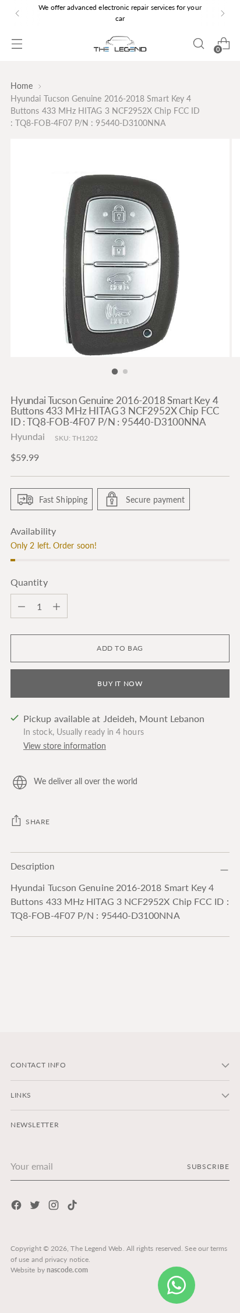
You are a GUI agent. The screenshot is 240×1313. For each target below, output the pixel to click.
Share (38, 821)
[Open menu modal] (17, 44)
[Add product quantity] (21, 606)
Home (21, 86)
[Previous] (17, 13)
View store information (64, 746)
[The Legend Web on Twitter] (36, 1206)
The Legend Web (96, 1248)
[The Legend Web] (120, 44)
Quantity (29, 581)
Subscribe (208, 1166)
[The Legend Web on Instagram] (55, 1206)
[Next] (222, 13)
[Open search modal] (198, 44)
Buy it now (119, 683)
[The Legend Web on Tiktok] (73, 1206)
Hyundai (27, 436)
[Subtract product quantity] (56, 606)
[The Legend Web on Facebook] (17, 1206)
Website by (49, 1269)
